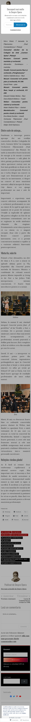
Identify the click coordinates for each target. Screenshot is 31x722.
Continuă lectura (15, 30)
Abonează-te (20, 25)
